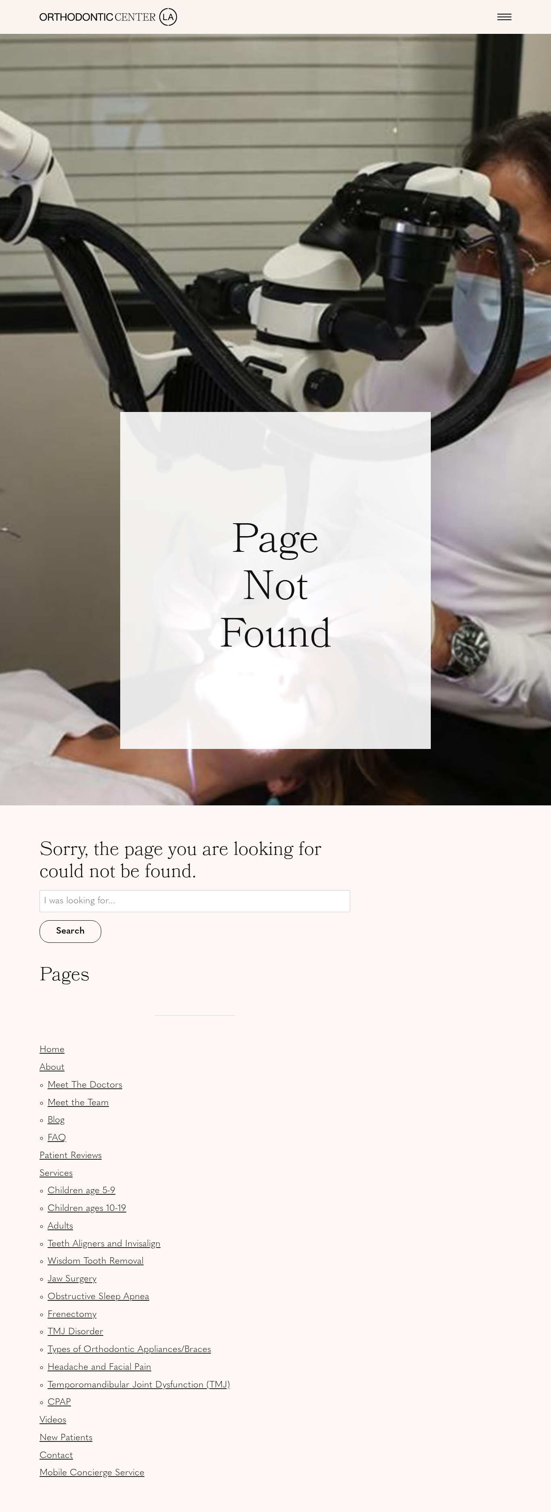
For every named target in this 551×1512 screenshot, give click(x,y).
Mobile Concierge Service (92, 1473)
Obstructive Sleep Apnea (98, 1297)
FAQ (57, 1138)
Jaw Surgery (72, 1279)
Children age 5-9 (81, 1191)
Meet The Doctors (85, 1085)
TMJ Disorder (75, 1332)
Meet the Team (78, 1103)
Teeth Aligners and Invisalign (104, 1244)
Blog (56, 1120)
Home (52, 1049)
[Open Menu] (504, 17)
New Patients (66, 1438)
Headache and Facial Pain (99, 1367)
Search (70, 931)
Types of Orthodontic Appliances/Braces (129, 1349)
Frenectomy (72, 1314)
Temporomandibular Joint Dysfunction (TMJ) (139, 1385)
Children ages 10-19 (87, 1208)
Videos (53, 1420)
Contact (56, 1455)
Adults (60, 1226)
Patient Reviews (71, 1156)
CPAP (59, 1402)
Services (56, 1173)
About (52, 1067)
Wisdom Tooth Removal (96, 1261)
